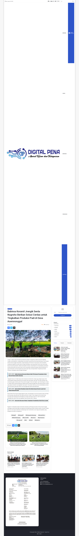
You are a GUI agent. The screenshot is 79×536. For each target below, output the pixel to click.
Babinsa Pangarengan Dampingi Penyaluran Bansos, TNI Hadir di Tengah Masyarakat (13, 464)
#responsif (19, 420)
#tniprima (37, 420)
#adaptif (14, 415)
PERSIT (55, 336)
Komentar (69, 342)
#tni (26, 420)
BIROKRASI (65, 153)
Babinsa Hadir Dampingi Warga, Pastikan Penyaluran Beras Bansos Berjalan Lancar (42, 464)
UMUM (64, 93)
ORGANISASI (65, 214)
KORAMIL (56, 327)
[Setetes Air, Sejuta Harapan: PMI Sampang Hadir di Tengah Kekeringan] (57, 349)
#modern (33, 417)
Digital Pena (47, 532)
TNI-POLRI (64, 274)
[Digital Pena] (33, 153)
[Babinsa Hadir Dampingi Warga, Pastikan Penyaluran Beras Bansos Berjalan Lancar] (42, 458)
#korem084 (26, 417)
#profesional (41, 417)
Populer (62, 342)
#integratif (21, 415)
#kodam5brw (42, 415)
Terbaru (55, 342)
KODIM (55, 331)
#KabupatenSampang (31, 415)
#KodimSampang (16, 417)
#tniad (31, 420)
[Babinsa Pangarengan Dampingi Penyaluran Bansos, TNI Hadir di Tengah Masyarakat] (13, 458)
